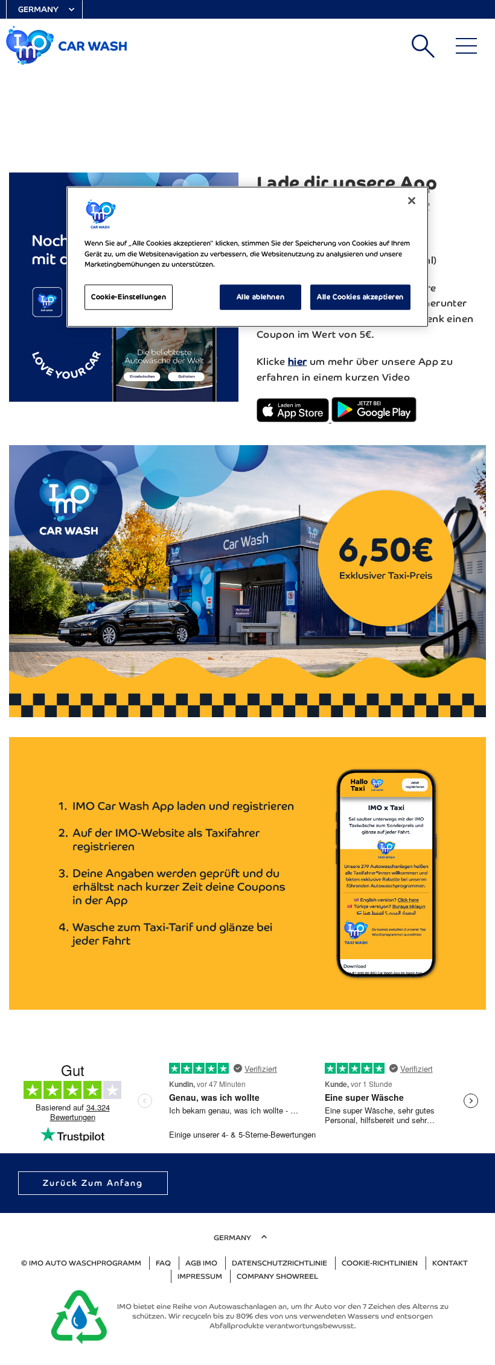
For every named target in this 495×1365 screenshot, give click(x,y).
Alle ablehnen (260, 296)
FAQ (163, 1263)
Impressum (199, 1276)
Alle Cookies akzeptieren (360, 296)
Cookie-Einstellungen (128, 296)
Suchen (423, 45)
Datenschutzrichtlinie (279, 1263)
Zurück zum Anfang (93, 1182)
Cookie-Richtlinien (380, 1263)
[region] (247, 256)
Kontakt (450, 1263)
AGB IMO (201, 1263)
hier (297, 361)
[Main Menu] (466, 46)
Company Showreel (277, 1276)
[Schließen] (411, 201)
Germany (38, 9)
